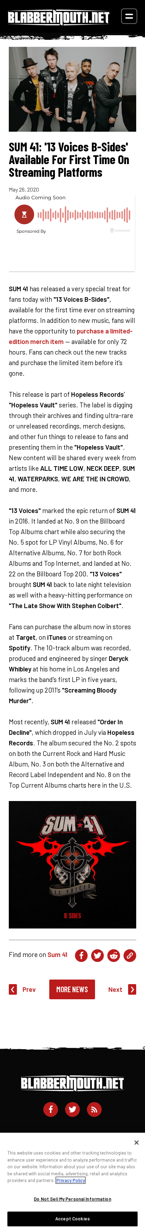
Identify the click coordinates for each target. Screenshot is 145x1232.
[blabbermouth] (59, 23)
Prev (29, 989)
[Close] (136, 1142)
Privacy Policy (70, 1180)
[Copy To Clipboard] (130, 955)
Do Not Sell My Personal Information (72, 1199)
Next (115, 989)
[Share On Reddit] (113, 955)
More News (72, 989)
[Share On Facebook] (81, 955)
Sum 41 (58, 954)
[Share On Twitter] (97, 955)
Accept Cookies (72, 1218)
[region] (72, 1182)
